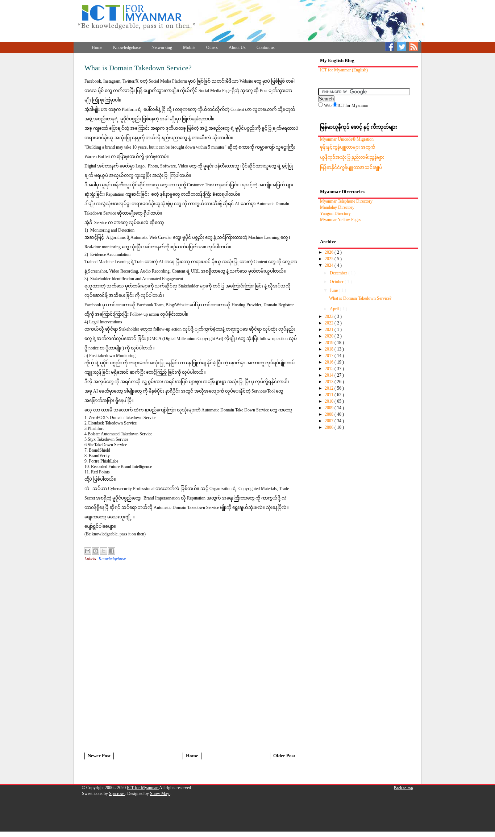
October (337, 281)
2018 (329, 349)
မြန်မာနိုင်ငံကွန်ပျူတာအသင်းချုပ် (351, 167)
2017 (329, 355)
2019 (329, 342)
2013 (329, 381)
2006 (329, 427)
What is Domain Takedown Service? (360, 298)
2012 (329, 388)
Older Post (284, 755)
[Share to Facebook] (111, 551)
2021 (329, 329)
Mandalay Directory (337, 207)
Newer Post (99, 755)
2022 (329, 323)
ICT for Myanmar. (143, 787)
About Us (237, 47)
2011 (329, 394)
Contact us (266, 47)
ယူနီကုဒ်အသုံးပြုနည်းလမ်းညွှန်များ (352, 157)
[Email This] (87, 551)
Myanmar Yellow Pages (340, 219)
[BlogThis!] (95, 551)
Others (212, 47)
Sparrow (117, 793)
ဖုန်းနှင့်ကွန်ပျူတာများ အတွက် (347, 147)
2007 (329, 420)
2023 (329, 316)
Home (97, 47)
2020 (329, 336)
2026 (329, 252)
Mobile (189, 47)
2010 (329, 401)
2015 (329, 368)
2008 (329, 414)
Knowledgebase (127, 47)
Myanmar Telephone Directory (346, 201)
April (335, 308)
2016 (329, 362)
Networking (161, 47)
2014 (329, 375)
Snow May (160, 793)
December (339, 272)
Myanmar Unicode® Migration (347, 139)
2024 (329, 265)
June (334, 290)
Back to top (403, 788)
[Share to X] (103, 551)
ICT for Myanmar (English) (344, 69)
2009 (329, 407)
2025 (329, 258)
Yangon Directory (335, 213)
